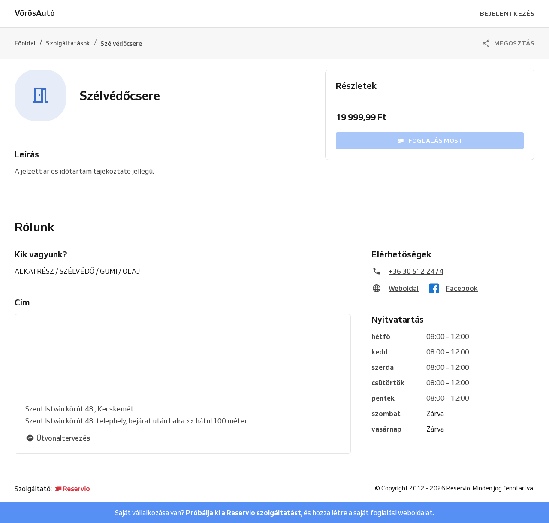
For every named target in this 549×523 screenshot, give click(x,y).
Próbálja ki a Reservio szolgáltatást (243, 512)
